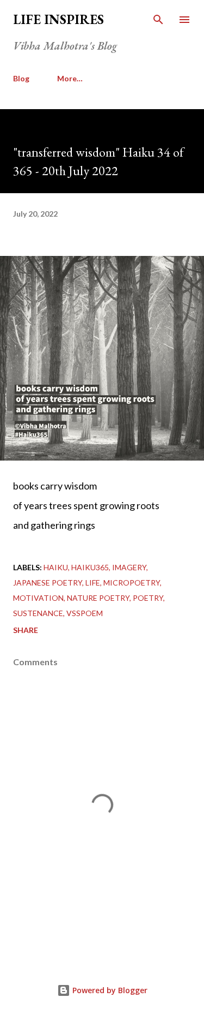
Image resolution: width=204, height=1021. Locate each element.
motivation (38, 597)
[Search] (158, 19)
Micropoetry (131, 582)
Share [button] (25, 630)
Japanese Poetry (47, 582)
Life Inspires (58, 19)
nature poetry (98, 597)
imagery (129, 567)
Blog (21, 78)
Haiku (56, 567)
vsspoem (84, 613)
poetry (148, 597)
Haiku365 (90, 567)
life (92, 582)
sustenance (38, 613)
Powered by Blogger (108, 990)
